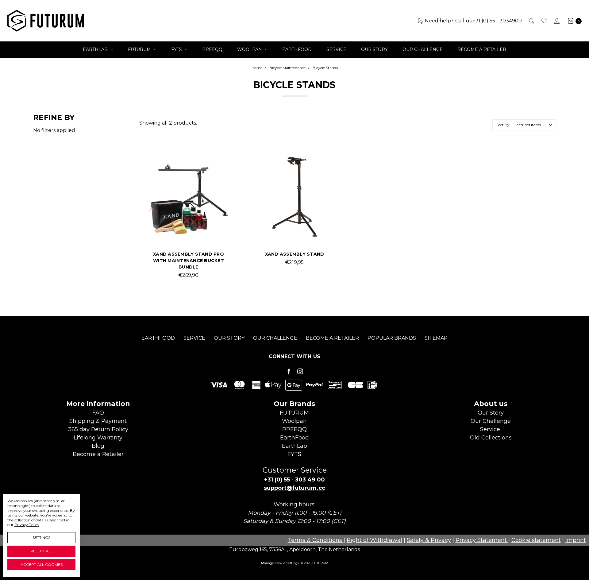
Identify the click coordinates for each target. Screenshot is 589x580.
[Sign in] (556, 20)
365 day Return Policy (98, 429)
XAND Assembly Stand (294, 254)
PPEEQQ (212, 49)
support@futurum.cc (294, 488)
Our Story (374, 49)
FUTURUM (140, 49)
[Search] (531, 20)
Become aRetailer (98, 454)
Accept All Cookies (42, 564)
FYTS (177, 49)
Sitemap (436, 338)
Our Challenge (422, 49)
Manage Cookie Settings (280, 563)
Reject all (41, 551)
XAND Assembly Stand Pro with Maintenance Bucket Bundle (188, 260)
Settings (41, 537)
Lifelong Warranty (98, 437)
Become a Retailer (481, 49)
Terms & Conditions (316, 540)
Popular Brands (392, 338)
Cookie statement (536, 540)
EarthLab (96, 49)
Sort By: (503, 124)
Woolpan (250, 49)
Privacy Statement (482, 540)
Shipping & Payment (98, 421)
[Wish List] (543, 20)
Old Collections (491, 437)
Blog (98, 446)
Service (336, 49)
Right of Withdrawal (374, 540)
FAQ (98, 412)
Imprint (575, 540)
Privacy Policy (26, 524)
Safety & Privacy (429, 540)
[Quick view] (220, 165)
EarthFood (297, 49)
